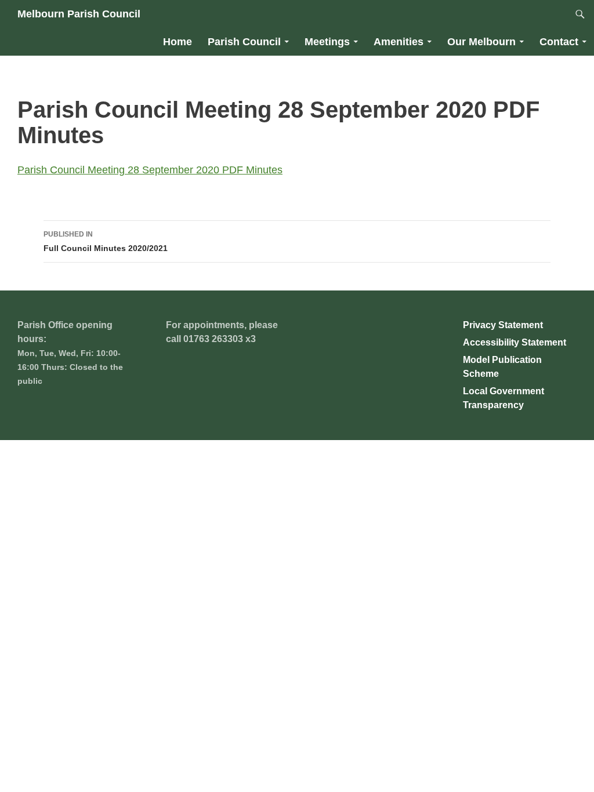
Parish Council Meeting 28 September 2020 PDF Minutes (149, 170)
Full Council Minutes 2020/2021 (106, 241)
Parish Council (244, 42)
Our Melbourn (481, 42)
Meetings (327, 42)
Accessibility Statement (514, 342)
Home (177, 42)
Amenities (398, 42)
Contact (558, 42)
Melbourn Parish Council (78, 14)
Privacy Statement (503, 325)
